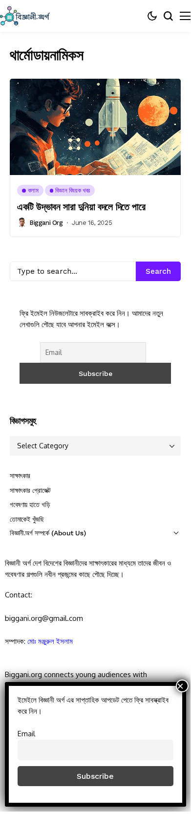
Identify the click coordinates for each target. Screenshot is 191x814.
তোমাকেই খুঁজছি (27, 519)
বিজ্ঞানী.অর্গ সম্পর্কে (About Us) (47, 533)
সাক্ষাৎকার (20, 476)
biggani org (46, 222)
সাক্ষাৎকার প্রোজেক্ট (30, 490)
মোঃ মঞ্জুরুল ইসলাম (50, 641)
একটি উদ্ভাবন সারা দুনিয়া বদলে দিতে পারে (81, 207)
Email (26, 733)
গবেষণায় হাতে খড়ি (30, 504)
